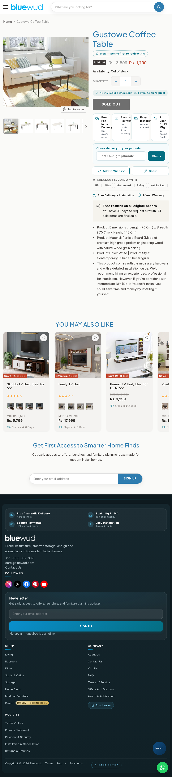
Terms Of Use (14, 723)
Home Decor (13, 689)
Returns (62, 763)
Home (7, 21)
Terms (49, 763)
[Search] (159, 7)
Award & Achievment (101, 696)
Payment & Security (18, 737)
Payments (76, 763)
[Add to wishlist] (43, 337)
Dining (9, 668)
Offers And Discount (101, 689)
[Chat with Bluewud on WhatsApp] (162, 767)
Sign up (130, 478)
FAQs (91, 675)
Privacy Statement (17, 730)
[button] (11, 126)
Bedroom (11, 661)
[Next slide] (86, 126)
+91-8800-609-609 (19, 558)
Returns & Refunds (17, 751)
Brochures (103, 705)
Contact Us (13, 567)
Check (156, 156)
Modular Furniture (17, 696)
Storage (10, 682)
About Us (94, 654)
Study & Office (14, 675)
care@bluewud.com (19, 563)
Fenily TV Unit (69, 384)
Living (9, 654)
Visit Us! (93, 668)
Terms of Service (99, 682)
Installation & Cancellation (22, 744)
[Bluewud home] (20, 538)
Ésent (26, 703)
